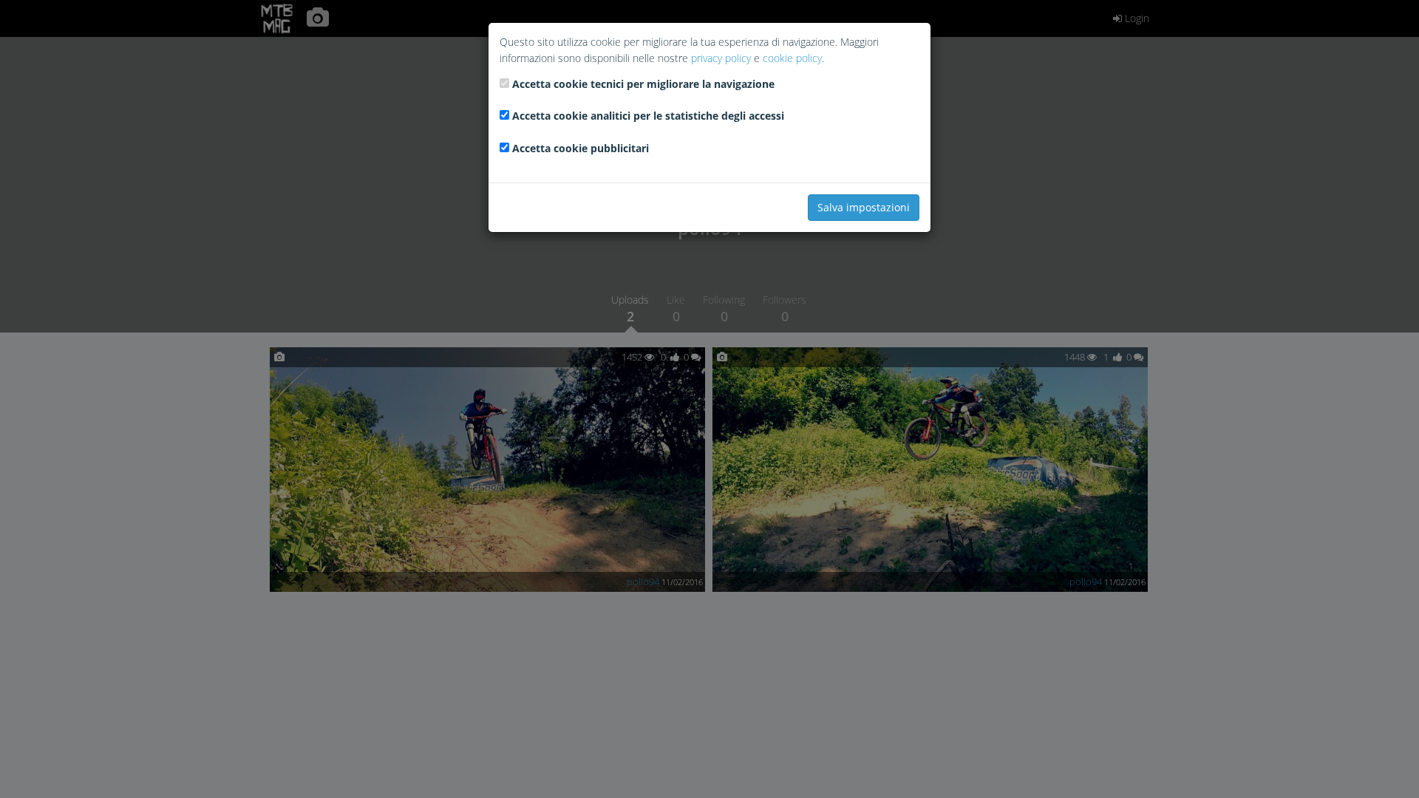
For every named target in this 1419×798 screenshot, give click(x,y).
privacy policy (721, 58)
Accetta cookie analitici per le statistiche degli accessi (648, 116)
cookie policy (792, 58)
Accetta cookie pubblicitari (580, 148)
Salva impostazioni (863, 207)
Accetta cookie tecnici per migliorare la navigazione (643, 84)
